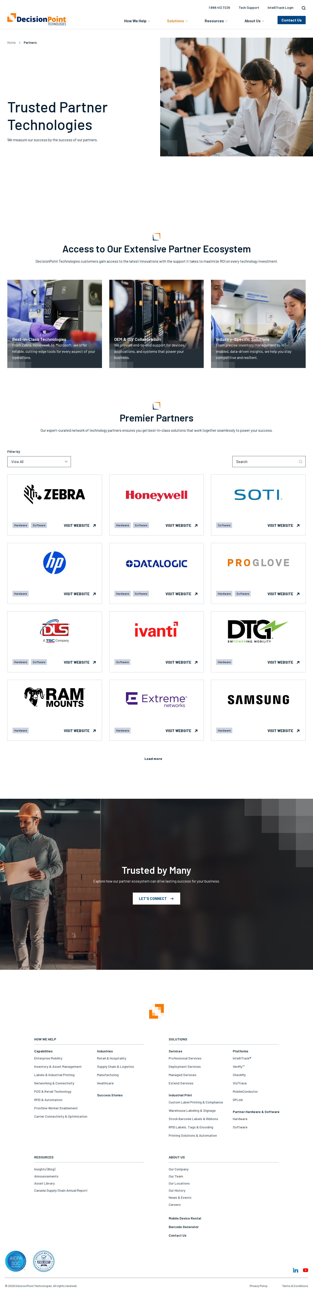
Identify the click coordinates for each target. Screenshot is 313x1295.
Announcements (46, 1176)
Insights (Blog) (44, 1169)
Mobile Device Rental (185, 1218)
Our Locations (179, 1183)
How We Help (135, 20)
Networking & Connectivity (54, 1083)
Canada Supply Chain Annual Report (61, 1190)
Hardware (240, 1119)
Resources (214, 20)
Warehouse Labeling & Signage (192, 1110)
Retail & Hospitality (111, 1058)
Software (240, 1127)
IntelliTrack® (242, 1058)
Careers (175, 1204)
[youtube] (305, 1270)
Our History (177, 1190)
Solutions (175, 20)
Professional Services (185, 1058)
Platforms (240, 1051)
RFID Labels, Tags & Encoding (191, 1127)
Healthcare (105, 1083)
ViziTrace (240, 1083)
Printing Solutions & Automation (193, 1135)
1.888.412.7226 (219, 7)
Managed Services (182, 1075)
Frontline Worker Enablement (56, 1108)
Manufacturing (108, 1075)
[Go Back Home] (156, 1011)
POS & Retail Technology (52, 1091)
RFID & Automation (48, 1100)
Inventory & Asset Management (58, 1066)
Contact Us (177, 1235)
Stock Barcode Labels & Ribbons (193, 1119)
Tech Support (249, 7)
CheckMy (239, 1075)
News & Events (180, 1197)
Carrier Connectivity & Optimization (60, 1116)
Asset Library (44, 1183)
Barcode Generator (184, 1227)
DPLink (238, 1100)
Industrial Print (180, 1095)
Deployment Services (185, 1066)
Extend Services (181, 1083)
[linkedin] (295, 1270)
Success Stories (110, 1095)
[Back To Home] (36, 19)
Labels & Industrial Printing (54, 1075)
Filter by (13, 451)
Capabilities (43, 1051)
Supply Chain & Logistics (115, 1066)
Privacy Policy (259, 1285)
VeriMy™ (239, 1066)
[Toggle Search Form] (302, 8)
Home (11, 42)
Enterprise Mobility (48, 1058)
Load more (153, 758)
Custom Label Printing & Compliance (196, 1102)
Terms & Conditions (295, 1285)
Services (175, 1051)
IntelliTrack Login (280, 7)
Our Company (179, 1169)
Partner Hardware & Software (256, 1112)
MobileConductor (245, 1091)
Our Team (176, 1176)
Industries (105, 1051)
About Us (253, 20)
